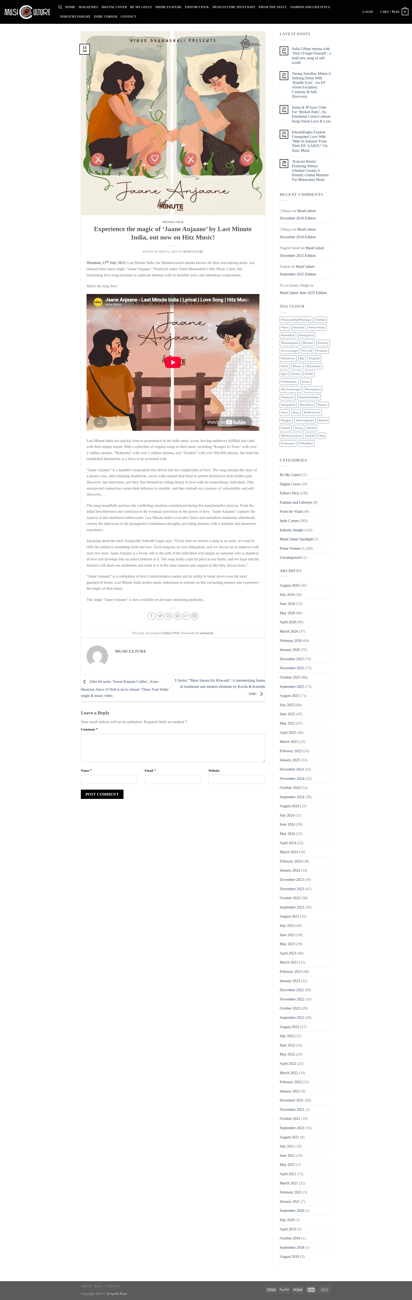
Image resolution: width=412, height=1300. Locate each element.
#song (299, 428)
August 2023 (289, 916)
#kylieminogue (291, 389)
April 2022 (288, 1063)
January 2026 (290, 650)
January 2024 (290, 870)
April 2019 (288, 1229)
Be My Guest (141, 7)
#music (322, 404)
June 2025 (287, 714)
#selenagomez (305, 420)
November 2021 (292, 1109)
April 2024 (288, 843)
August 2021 (289, 1137)
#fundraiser (314, 366)
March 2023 (289, 962)
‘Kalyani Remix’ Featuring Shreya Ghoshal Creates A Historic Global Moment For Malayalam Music (310, 170)
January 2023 (290, 981)
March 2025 (289, 742)
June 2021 (287, 1155)
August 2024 (289, 806)
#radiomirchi (312, 412)
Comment (89, 729)
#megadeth (288, 404)
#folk (284, 366)
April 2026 (288, 622)
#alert (284, 327)
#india (296, 374)
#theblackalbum (291, 435)
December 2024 (292, 769)
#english (314, 358)
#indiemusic (289, 381)
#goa (284, 374)
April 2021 (288, 1174)
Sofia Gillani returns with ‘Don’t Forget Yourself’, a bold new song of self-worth (311, 56)
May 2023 (287, 944)
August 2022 (289, 1027)
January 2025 (290, 760)
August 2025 (289, 696)
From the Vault (273, 7)
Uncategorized (291, 557)
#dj (302, 358)
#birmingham (290, 343)
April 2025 (288, 733)
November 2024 (292, 779)
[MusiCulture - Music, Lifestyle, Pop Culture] (27, 12)
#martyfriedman (309, 397)
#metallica (307, 404)
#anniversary (317, 327)
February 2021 (291, 1192)
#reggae (286, 420)
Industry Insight (75, 16)
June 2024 (287, 824)
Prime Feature (168, 7)
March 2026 (289, 631)
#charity (323, 343)
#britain (308, 343)
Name (86, 770)
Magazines (88, 7)
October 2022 (290, 1008)
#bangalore (306, 335)
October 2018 (290, 1238)
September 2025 (292, 687)
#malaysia (287, 397)
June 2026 (287, 604)
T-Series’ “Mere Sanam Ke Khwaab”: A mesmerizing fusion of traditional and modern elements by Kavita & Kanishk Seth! (220, 687)
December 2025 (292, 659)
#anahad (298, 327)
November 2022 (292, 999)
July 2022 (287, 1036)
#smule (285, 428)
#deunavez (288, 358)
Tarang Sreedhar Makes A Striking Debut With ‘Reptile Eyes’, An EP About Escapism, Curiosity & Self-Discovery (311, 84)
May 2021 (287, 1165)
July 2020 (287, 1220)
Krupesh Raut (117, 1293)
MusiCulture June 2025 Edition (303, 293)
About (86, 1286)
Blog (99, 1286)
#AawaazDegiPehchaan (296, 319)
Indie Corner (105, 16)
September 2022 (292, 1018)
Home (70, 7)
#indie (309, 374)
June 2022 (287, 1045)
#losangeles (313, 389)
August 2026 (289, 585)
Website (214, 770)
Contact (128, 16)
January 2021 (290, 1201)
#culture (322, 350)
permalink (206, 633)
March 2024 (289, 852)
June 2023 (287, 935)
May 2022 (287, 1054)
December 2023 (292, 880)
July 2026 (287, 595)
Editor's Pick (173, 222)
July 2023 (287, 926)
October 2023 (290, 898)
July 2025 (287, 705)
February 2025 (291, 751)
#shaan (323, 420)
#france (297, 366)
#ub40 (311, 435)
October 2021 (290, 1119)
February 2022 (291, 1082)
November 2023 (292, 889)
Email (150, 770)
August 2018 (289, 1256)
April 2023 (288, 953)
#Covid (307, 350)
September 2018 (292, 1247)
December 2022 (292, 990)
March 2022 (289, 1073)
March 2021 (289, 1183)
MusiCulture (193, 251)
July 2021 (287, 1146)
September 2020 (292, 1211)
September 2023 (292, 907)
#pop (296, 412)
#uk (321, 435)
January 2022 (290, 1091)
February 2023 (291, 972)
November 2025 (292, 668)
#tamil (311, 428)
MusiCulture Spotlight (233, 7)
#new (284, 412)
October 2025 (290, 677)
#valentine (288, 443)
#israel (306, 381)
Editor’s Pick (197, 7)
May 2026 (287, 613)
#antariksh (288, 335)
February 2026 (291, 641)
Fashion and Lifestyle (310, 7)
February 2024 (291, 861)
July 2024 (287, 815)
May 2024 (287, 834)
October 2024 (290, 788)
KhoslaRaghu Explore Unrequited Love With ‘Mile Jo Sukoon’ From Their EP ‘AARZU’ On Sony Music (310, 141)
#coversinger (289, 350)
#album (321, 319)
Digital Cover (114, 7)
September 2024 (292, 797)
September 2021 (292, 1128)
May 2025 (287, 723)
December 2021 (292, 1100)
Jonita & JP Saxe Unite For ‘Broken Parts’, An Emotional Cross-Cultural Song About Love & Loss (311, 114)
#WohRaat (306, 443)
